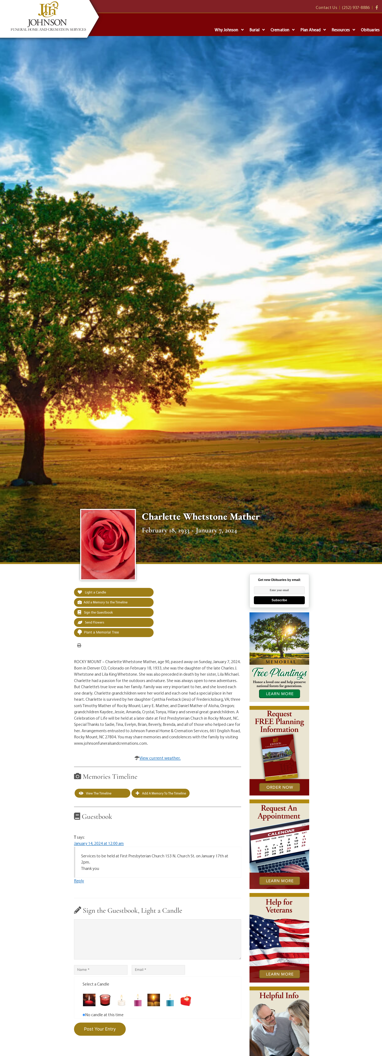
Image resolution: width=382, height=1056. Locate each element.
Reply (79, 880)
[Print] (79, 645)
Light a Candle (95, 592)
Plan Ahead (310, 29)
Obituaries (370, 29)
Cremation (280, 29)
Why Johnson (226, 29)
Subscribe (279, 600)
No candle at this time (104, 1014)
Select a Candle (96, 984)
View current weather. (160, 758)
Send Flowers (94, 622)
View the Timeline (98, 793)
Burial (254, 29)
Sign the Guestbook (98, 612)
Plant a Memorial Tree (101, 632)
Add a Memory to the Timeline (106, 602)
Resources (341, 29)
